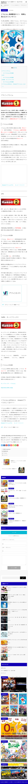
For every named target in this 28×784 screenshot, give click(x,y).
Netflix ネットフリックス (8, 79)
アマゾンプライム (6, 70)
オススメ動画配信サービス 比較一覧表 (8, 670)
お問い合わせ (3, 668)
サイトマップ (3, 673)
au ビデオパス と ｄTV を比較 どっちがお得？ (17, 491)
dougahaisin (8, 449)
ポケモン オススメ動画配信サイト (15, 513)
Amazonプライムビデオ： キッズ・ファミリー (13, 185)
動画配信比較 (6, 5)
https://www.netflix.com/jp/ (7, 387)
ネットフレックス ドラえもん (8, 383)
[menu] (26, 2)
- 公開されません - (6, 547)
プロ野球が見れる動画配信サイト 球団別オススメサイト (17, 521)
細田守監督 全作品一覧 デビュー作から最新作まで (17, 602)
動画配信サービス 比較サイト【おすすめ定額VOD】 (11, 2)
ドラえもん (5, 453)
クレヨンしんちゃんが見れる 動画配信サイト (17, 498)
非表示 (15, 67)
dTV (3, 75)
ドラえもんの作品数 (8, 73)
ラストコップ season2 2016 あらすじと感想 (16, 654)
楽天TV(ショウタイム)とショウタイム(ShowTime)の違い (15, 506)
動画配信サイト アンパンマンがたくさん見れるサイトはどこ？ (17, 483)
